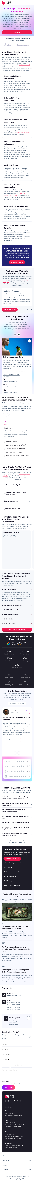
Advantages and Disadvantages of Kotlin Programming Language (15, 971)
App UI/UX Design (11, 165)
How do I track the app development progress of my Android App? (15, 828)
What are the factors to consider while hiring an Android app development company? (16, 798)
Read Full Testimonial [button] (12, 740)
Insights (9, 1179)
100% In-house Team (10, 589)
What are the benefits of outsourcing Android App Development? (15, 804)
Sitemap (24, 1179)
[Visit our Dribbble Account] (8, 1101)
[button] (28, 309)
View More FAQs (17, 842)
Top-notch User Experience (14, 485)
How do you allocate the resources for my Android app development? (14, 810)
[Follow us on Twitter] (17, 1101)
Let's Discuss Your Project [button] (17, 629)
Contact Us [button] (17, 32)
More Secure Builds (12, 501)
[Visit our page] (20, 1101)
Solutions (6, 1160)
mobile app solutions (22, 133)
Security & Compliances (11, 614)
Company (6, 1169)
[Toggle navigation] (30, 2)
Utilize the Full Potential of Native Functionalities (16, 493)
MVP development (24, 65)
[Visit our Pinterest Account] (23, 1101)
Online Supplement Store (13, 357)
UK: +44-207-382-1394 (13, 1007)
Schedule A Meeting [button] (17, 262)
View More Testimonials (17, 703)
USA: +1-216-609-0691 (13, 1002)
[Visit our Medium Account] (11, 1101)
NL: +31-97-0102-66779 (13, 1010)
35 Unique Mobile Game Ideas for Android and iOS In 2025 (15, 927)
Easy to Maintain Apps (13, 508)
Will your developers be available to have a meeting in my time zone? (14, 834)
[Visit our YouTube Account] (14, 1101)
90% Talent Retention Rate (12, 610)
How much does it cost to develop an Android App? (15, 817)
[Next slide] (18, 334)
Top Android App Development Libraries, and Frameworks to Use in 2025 (16, 949)
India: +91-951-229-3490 (14, 1005)
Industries (6, 1165)
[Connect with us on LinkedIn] (5, 1101)
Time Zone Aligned (9, 623)
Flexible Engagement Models (13, 605)
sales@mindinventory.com (15, 995)
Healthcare (8, 428)
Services (5, 1156)
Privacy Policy (17, 1179)
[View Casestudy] (29, 340)
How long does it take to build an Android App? (15, 822)
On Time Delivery (9, 619)
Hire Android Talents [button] (10, 309)
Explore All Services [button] (11, 858)
